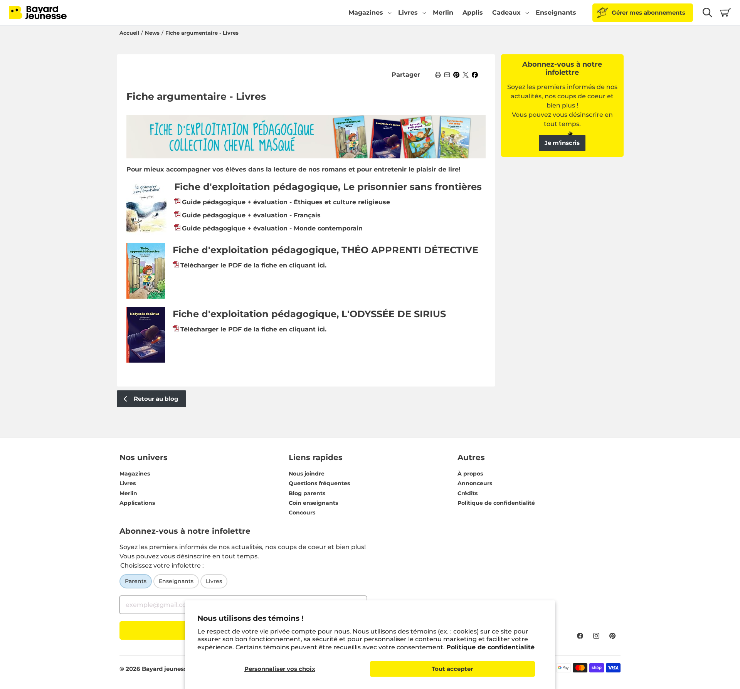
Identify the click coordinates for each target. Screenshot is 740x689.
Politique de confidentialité (490, 647)
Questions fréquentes (319, 483)
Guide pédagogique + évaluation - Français (251, 215)
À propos (470, 473)
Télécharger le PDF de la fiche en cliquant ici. (253, 265)
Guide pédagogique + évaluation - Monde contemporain (272, 228)
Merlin (128, 493)
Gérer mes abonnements (648, 12)
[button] (369, 12)
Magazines (134, 473)
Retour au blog (156, 398)
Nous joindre (307, 473)
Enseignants (176, 581)
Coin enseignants (313, 502)
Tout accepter (452, 668)
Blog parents (307, 493)
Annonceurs (474, 483)
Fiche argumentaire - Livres (202, 33)
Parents (135, 581)
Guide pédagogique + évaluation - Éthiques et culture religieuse (286, 202)
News (152, 33)
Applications (137, 502)
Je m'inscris (562, 142)
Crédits (467, 493)
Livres (127, 483)
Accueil (129, 33)
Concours (302, 512)
